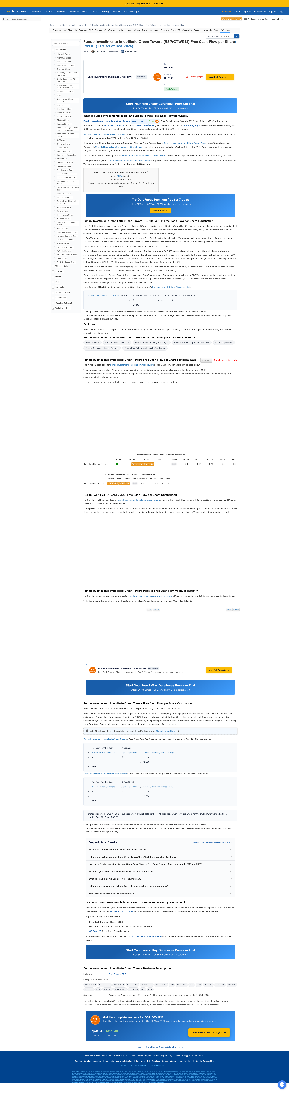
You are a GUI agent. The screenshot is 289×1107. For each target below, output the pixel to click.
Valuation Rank (63, 243)
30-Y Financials (70, 30)
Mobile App (130, 1056)
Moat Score (62, 258)
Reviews (116, 11)
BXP (172, 985)
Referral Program (144, 1056)
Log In (238, 11)
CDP (150, 989)
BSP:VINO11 (119, 985)
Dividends (59, 287)
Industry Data (139, 1061)
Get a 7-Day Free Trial (142, 464)
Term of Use (106, 1056)
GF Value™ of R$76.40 (143, 125)
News (85, 11)
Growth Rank (62, 148)
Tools (95, 11)
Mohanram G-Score (65, 163)
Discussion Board (169, 1061)
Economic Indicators (124, 1061)
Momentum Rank (64, 166)
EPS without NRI (64, 116)
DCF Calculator (153, 1061)
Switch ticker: (213, 36)
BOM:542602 (120, 989)
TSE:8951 (208, 985)
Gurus (49, 11)
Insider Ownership (64, 151)
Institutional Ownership (66, 155)
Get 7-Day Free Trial (232, 19)
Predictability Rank (65, 197)
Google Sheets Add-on (205, 1061)
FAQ (170, 1056)
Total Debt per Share (65, 240)
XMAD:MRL (181, 985)
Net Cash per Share (65, 170)
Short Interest (62, 229)
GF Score (61, 140)
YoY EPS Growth (64, 251)
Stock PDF (175, 30)
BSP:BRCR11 (90, 985)
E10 (59, 95)
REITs (87, 25)
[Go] (236, 36)
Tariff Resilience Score (66, 262)
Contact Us (178, 1056)
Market (73, 11)
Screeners (36, 11)
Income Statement (62, 292)
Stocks (65, 25)
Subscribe (227, 11)
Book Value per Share (66, 65)
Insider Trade (108, 1061)
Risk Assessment (64, 219)
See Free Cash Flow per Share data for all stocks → (160, 1047)
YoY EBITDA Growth (65, 247)
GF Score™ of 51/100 (114, 125)
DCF (91, 30)
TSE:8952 (232, 985)
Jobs (98, 1056)
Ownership (187, 30)
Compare (165, 30)
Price (57, 282)
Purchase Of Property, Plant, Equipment (191, 342)
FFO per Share (63, 120)
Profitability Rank (64, 207)
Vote (216, 30)
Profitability (59, 271)
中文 (186, 1056)
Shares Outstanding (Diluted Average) (102, 348)
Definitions (154, 25)
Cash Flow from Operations (117, 342)
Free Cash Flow (92, 342)
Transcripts (147, 30)
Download (206, 360)
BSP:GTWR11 (145, 121)
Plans (180, 1061)
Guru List (87, 1061)
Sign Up (247, 11)
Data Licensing (130, 11)
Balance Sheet (61, 298)
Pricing (105, 11)
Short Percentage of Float (67, 232)
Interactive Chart (132, 30)
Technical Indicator (63, 308)
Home (24, 11)
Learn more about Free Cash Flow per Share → (212, 842)
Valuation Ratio (61, 266)
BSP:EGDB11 (161, 985)
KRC (143, 989)
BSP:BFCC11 (104, 985)
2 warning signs (192, 125)
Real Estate (76, 25)
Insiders (61, 11)
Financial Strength (64, 124)
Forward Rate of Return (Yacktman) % (170, 287)
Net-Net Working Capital (67, 177)
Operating (198, 30)
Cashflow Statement (63, 303)
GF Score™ (95, 931)
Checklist (208, 30)
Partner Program (160, 1056)
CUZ (98, 989)
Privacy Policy (118, 1056)
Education (259, 11)
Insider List (96, 1061)
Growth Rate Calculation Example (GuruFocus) (119, 147)
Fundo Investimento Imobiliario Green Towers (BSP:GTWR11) (119, 25)
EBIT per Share (63, 105)
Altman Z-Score (63, 54)
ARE (192, 985)
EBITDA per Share (64, 109)
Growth (58, 277)
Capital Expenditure (223, 342)
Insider (120, 30)
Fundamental (60, 50)
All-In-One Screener (197, 1056)
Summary (57, 30)
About (92, 1056)
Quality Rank (62, 211)
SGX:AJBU (133, 989)
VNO (199, 985)
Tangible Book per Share (67, 236)
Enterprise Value (64, 113)
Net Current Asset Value (67, 174)
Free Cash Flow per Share (173, 25)
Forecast (83, 30)
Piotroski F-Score (64, 194)
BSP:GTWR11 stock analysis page (144, 936)
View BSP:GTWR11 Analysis (207, 1032)
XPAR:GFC (220, 985)
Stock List (78, 1061)
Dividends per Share (65, 92)
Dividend (98, 30)
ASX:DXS (107, 989)
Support (272, 11)
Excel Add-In (189, 1061)
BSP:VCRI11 (132, 985)
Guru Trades (109, 30)
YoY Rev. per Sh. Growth (67, 255)
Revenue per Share (65, 215)
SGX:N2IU (89, 989)
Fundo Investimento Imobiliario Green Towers (106, 121)
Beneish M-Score (64, 62)
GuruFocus (54, 25)
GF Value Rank (63, 144)
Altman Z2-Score (64, 58)
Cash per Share (63, 69)
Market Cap (62, 159)
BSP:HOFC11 (146, 985)
